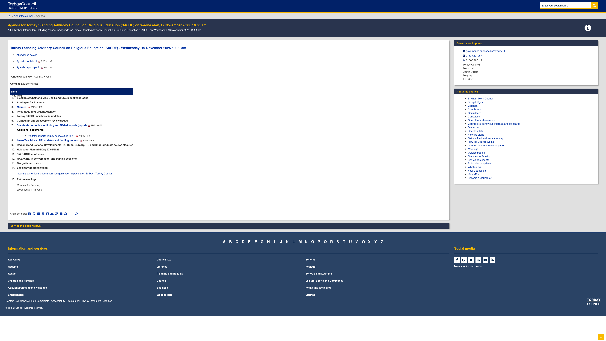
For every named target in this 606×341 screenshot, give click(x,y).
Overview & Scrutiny (479, 156)
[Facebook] (457, 260)
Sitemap (310, 294)
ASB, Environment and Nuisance (27, 287)
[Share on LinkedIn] (48, 213)
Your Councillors (477, 170)
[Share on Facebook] (29, 213)
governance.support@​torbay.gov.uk (485, 51)
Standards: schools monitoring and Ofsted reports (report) (59, 125)
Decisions (473, 127)
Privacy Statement (91, 300)
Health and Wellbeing (318, 287)
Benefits (310, 259)
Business (162, 287)
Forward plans (476, 134)
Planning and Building (170, 273)
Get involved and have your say (485, 138)
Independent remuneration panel (486, 145)
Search (594, 5)
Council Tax (164, 259)
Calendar (473, 106)
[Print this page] (67, 213)
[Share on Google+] (38, 213)
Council (161, 280)
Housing (13, 266)
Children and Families (21, 280)
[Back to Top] (601, 337)
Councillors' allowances (481, 120)
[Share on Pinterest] (43, 213)
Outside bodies (476, 152)
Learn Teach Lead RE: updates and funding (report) (55, 140)
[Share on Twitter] (34, 213)
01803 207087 (474, 55)
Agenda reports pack (34, 67)
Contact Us (12, 300)
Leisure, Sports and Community (324, 280)
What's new (474, 167)
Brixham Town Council (480, 98)
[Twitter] (471, 260)
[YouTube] (486, 260)
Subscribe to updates (480, 163)
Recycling (14, 259)
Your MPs (473, 174)
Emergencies (16, 294)
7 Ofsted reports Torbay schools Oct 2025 (59, 136)
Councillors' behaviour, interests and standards (494, 124)
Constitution (474, 116)
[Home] (9, 16)
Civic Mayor (474, 109)
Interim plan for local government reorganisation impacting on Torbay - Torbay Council (65, 173)
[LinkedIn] (478, 260)
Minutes (29, 107)
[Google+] (464, 260)
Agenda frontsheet (34, 61)
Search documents (478, 160)
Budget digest (475, 102)
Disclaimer (73, 300)
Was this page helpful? (28, 225)
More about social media (468, 266)
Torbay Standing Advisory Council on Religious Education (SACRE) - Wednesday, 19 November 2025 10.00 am (98, 47)
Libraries (162, 266)
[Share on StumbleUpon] (52, 213)
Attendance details (26, 55)
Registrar (311, 266)
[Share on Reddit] (61, 213)
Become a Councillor (479, 178)
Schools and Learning (319, 273)
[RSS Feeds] (493, 260)
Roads (12, 273)
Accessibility (58, 300)
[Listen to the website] (74, 213)
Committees (474, 113)
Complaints (42, 300)
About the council (23, 16)
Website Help (164, 294)
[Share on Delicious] (57, 213)
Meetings (473, 149)
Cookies (107, 300)
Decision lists (475, 131)
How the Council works (481, 142)
